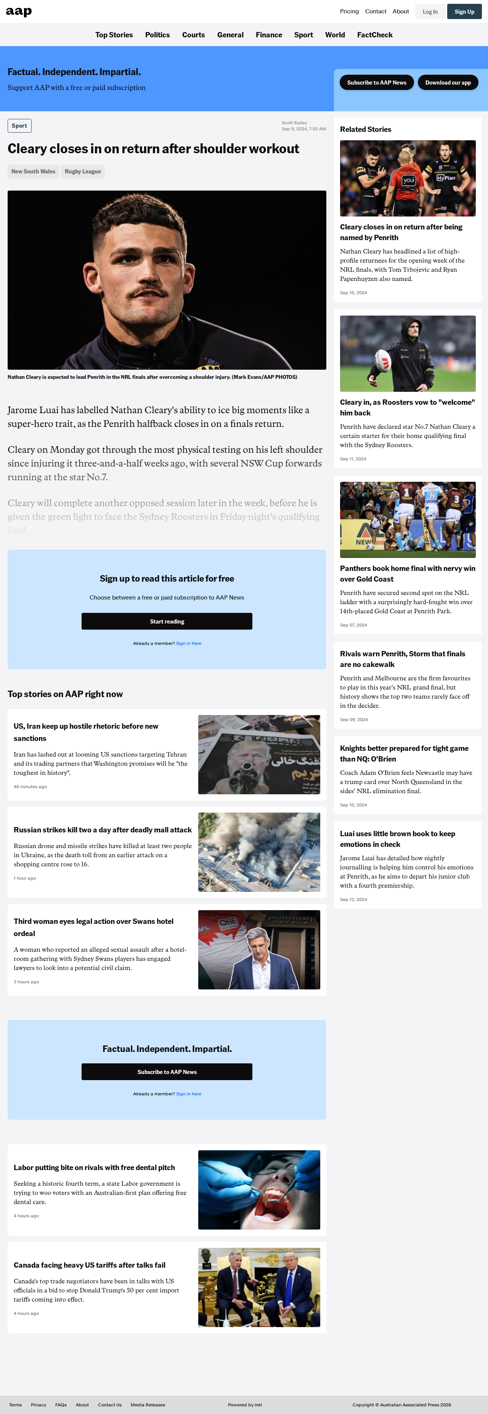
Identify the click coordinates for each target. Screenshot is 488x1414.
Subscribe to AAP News (376, 82)
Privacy (38, 1405)
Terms (15, 1405)
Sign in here (188, 643)
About (401, 11)
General (230, 34)
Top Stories (114, 34)
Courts (193, 34)
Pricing (349, 11)
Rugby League (83, 171)
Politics (157, 34)
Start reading (167, 621)
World (335, 34)
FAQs (61, 1405)
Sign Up (464, 11)
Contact (376, 11)
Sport (303, 34)
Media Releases (148, 1405)
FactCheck (375, 34)
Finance (269, 34)
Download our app (448, 82)
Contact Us (110, 1405)
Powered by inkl (245, 1405)
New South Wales (33, 171)
